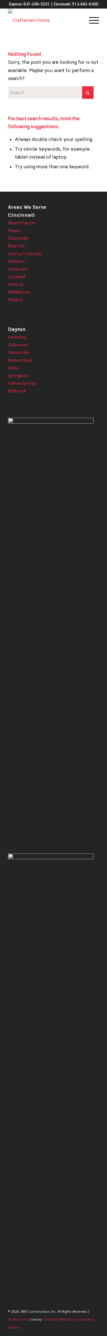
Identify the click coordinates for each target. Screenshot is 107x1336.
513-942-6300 (85, 4)
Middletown (19, 292)
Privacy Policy (18, 1319)
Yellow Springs (22, 383)
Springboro (18, 375)
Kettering (17, 337)
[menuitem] (91, 20)
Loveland (16, 276)
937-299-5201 (36, 4)
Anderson (17, 269)
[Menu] (91, 20)
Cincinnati (21, 215)
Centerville (18, 352)
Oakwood (18, 344)
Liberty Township (25, 253)
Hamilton (16, 261)
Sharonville (18, 238)
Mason (14, 230)
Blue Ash (16, 246)
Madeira (15, 299)
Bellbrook (17, 391)
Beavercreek (20, 360)
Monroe (15, 284)
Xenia (13, 368)
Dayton (17, 329)
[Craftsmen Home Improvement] (44, 20)
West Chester (22, 223)
